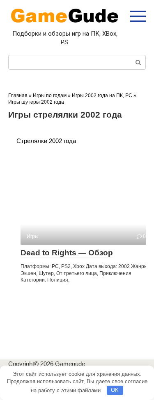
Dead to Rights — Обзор (67, 252)
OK (115, 390)
